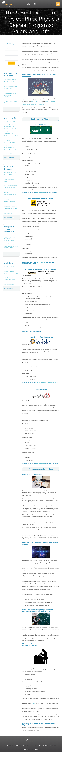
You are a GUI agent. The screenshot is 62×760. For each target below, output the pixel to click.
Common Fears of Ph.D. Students (10, 208)
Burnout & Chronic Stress (9, 177)
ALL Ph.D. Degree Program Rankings (11, 109)
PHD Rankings (28, 4)
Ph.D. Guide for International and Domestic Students (10, 182)
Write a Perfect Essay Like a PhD (10, 194)
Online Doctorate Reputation (9, 187)
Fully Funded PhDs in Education (10, 79)
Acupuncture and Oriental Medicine (10, 121)
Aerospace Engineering (8, 124)
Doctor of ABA (6, 99)
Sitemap (51, 745)
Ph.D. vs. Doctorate (7, 249)
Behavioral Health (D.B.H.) (9, 126)
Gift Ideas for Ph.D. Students (9, 174)
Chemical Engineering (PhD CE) (10, 128)
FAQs (47, 3)
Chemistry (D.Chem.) (8, 131)
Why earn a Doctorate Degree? (9, 234)
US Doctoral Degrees (8, 213)
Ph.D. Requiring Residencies (9, 277)
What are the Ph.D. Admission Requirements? (9, 238)
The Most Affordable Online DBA (10, 93)
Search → (11, 62)
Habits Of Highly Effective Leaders (10, 185)
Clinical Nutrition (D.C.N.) (8, 133)
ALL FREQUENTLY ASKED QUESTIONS (11, 254)
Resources (41, 3)
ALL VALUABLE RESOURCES (9, 217)
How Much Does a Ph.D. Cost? (9, 240)
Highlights (52, 3)
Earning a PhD (6, 192)
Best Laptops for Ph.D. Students (10, 172)
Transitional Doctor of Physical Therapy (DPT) (11, 102)
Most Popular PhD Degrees (9, 284)
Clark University (42, 104)
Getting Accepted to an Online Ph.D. (10, 206)
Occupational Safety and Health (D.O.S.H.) (10, 150)
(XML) (55, 745)
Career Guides (35, 4)
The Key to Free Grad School (9, 179)
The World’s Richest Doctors (9, 279)
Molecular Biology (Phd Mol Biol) (10, 147)
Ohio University (34, 101)
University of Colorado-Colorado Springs (46, 102)
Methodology (21, 3)
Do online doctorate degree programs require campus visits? (11, 247)
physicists (34, 703)
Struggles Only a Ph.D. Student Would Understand (11, 274)
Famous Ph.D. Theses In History (10, 271)
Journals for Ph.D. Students (9, 189)
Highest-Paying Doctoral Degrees (10, 266)
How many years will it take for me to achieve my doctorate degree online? (11, 244)
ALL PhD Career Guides (9, 157)
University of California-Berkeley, (29, 104)
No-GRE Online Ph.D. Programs (10, 88)
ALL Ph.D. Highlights (8, 288)
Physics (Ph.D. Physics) (8, 153)
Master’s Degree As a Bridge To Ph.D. (11, 196)
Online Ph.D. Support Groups (9, 203)
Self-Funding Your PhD (8, 199)
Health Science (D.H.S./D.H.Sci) (10, 142)
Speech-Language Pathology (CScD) (11, 135)
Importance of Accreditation (9, 201)
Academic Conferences (8, 281)
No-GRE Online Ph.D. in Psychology (10, 86)
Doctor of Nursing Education (9, 81)
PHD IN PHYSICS (40, 192)
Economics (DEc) (7, 140)
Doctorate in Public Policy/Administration (8, 96)
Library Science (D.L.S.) (8, 145)
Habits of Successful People (9, 210)
